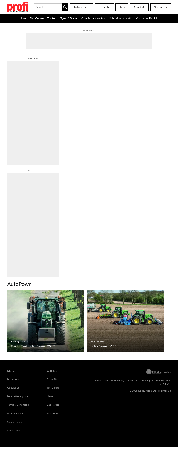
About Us (139, 6)
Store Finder (14, 430)
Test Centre (37, 18)
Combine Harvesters (93, 18)
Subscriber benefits (120, 18)
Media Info (13, 378)
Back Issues (53, 404)
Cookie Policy (14, 421)
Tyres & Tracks (69, 18)
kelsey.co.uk (164, 390)
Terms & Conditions (18, 404)
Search (65, 7)
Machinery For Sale (147, 18)
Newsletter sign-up (17, 396)
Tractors (52, 18)
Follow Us (80, 7)
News (23, 18)
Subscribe (104, 6)
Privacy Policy (15, 413)
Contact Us (13, 387)
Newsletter (160, 6)
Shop (122, 6)
